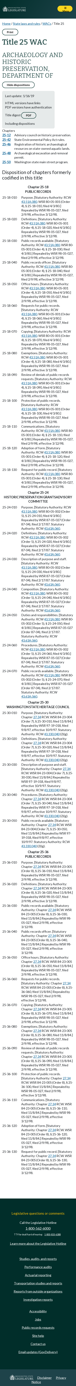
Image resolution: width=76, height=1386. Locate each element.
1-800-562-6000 (38, 1228)
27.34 (37, 717)
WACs (46, 24)
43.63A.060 (52, 528)
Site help (38, 1336)
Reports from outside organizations (38, 1291)
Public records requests (38, 1327)
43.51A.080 (29, 202)
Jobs (38, 1319)
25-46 (6, 144)
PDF (28, 115)
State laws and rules (26, 24)
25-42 (6, 140)
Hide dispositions (18, 84)
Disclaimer (44, 1378)
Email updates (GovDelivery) (38, 1352)
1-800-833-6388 (52, 1234)
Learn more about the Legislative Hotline (38, 1243)
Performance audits (38, 1267)
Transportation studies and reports (38, 1283)
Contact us (38, 1344)
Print (10, 32)
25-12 (6, 135)
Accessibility (38, 1311)
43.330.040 (52, 734)
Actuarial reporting (38, 1275)
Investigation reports (38, 1299)
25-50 (6, 162)
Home (6, 24)
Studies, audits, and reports (38, 1259)
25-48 (6, 153)
